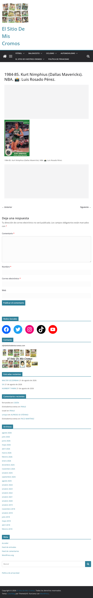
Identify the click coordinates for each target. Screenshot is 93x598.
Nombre (6, 266)
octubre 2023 (7, 489)
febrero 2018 (7, 529)
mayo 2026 (6, 445)
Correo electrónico (11, 278)
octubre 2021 (7, 497)
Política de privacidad (58, 59)
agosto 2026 (7, 433)
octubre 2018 (7, 513)
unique (5, 414)
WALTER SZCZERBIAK (10, 380)
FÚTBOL (19, 53)
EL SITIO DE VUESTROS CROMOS (29, 59)
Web (4, 290)
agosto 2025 (7, 481)
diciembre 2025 (8, 465)
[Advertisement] (46, 102)
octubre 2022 (7, 493)
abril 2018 (6, 525)
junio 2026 (6, 441)
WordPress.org (8, 555)
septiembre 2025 (9, 477)
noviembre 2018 (8, 509)
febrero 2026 (7, 457)
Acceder (5, 543)
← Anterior (7, 207)
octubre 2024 (7, 485)
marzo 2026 (6, 453)
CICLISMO (50, 53)
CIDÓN (16, 402)
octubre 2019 (7, 505)
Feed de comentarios (10, 551)
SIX (3, 384)
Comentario (8, 233)
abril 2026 (6, 449)
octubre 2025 (7, 473)
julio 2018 (6, 517)
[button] (23, 53)
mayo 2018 (6, 521)
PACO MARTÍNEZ (27, 418)
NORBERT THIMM (9, 388)
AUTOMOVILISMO (68, 53)
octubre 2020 (7, 501)
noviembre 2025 (8, 469)
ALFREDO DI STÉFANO (19, 414)
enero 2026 (6, 461)
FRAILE (23, 406)
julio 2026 (6, 437)
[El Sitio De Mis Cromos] (5, 56)
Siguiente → (85, 207)
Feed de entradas (9, 547)
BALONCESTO (34, 53)
